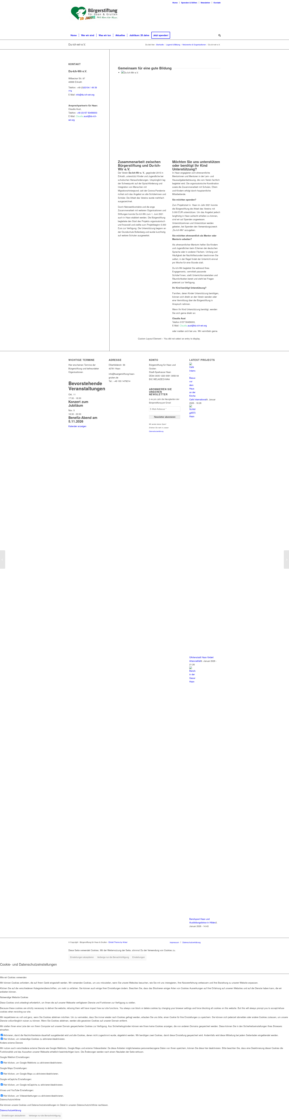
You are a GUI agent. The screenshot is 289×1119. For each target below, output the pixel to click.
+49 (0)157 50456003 (87, 112)
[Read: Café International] (192, 395)
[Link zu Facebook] (208, 18)
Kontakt (217, 2)
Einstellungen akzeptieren (82, 957)
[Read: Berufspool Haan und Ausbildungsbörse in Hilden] (192, 681)
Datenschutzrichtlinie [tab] (10, 1099)
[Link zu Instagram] (213, 18)
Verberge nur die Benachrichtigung (113, 957)
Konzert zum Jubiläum (78, 403)
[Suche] (218, 35)
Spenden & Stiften (189, 2)
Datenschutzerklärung (156, 431)
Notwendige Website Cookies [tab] (14, 997)
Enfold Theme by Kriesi (118, 942)
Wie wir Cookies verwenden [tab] (13, 977)
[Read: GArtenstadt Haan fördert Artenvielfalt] (192, 416)
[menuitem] (175, 3)
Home (175, 2)
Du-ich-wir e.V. (77, 44)
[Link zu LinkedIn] (218, 18)
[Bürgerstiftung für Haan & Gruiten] (93, 18)
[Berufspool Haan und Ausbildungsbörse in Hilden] (286, 559)
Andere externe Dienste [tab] (11, 1042)
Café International (197, 399)
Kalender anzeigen (77, 426)
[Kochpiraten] (2, 559)
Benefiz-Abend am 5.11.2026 (82, 419)
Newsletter (205, 2)
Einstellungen (138, 957)
